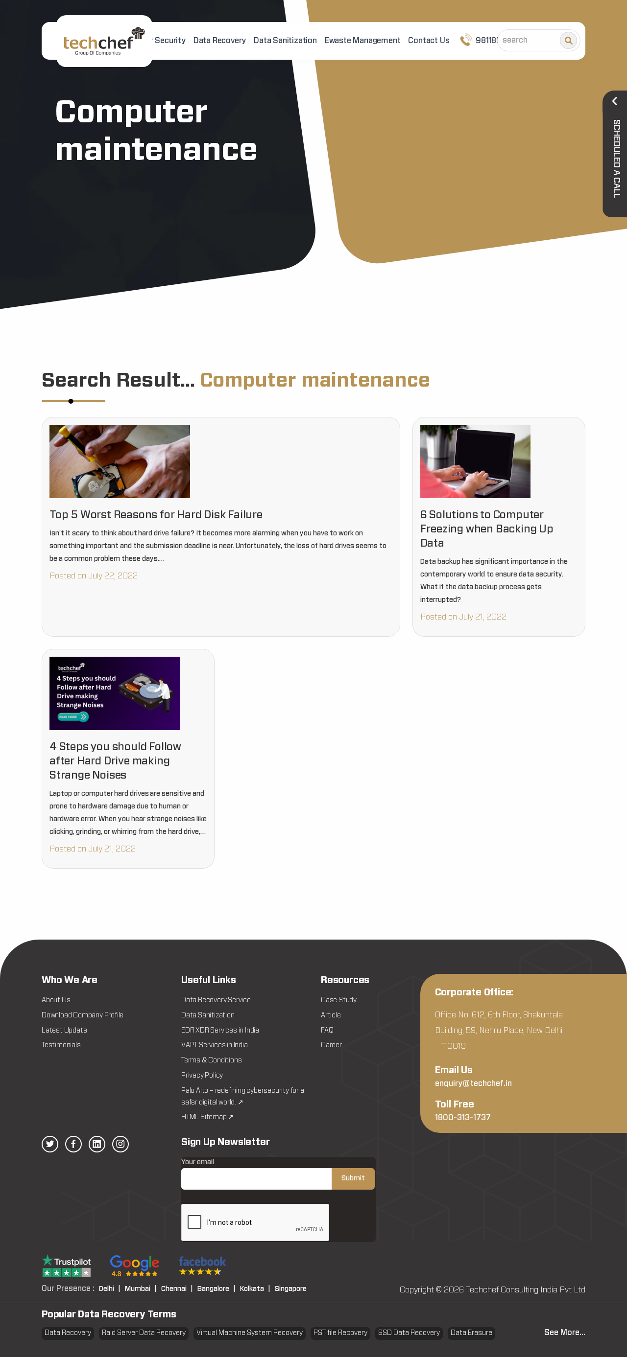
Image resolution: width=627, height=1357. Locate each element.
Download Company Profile (82, 1015)
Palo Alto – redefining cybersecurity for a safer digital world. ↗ (242, 1096)
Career (331, 1045)
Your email (197, 1162)
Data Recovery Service (216, 1000)
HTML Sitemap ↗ (207, 1117)
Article (331, 1015)
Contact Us (428, 41)
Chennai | (177, 1289)
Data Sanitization (285, 41)
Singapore (291, 1289)
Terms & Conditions (211, 1060)
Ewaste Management (363, 41)
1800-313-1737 (463, 1118)
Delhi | (110, 1289)
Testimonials (61, 1045)
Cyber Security (159, 41)
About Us (56, 1000)
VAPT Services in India (214, 1045)
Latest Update (64, 1030)
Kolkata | (255, 1289)
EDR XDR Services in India (220, 1030)
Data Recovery (219, 41)
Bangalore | (216, 1289)
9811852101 (495, 41)
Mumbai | (141, 1289)
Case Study (339, 1000)
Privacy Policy (202, 1075)
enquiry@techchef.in (473, 1083)
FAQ (327, 1030)
